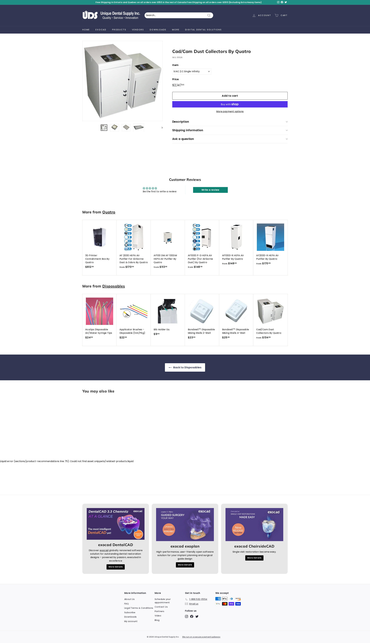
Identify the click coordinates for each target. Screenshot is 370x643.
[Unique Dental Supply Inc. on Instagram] (207, 344)
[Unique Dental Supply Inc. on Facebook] (212, 344)
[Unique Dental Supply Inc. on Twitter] (218, 344)
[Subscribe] (232, 335)
